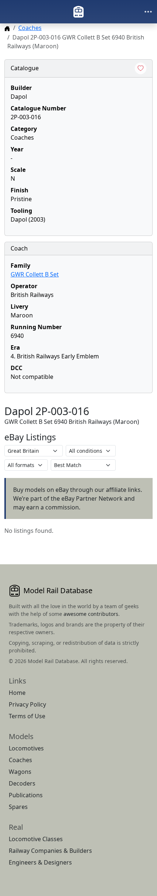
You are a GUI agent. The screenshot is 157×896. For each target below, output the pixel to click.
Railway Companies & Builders (50, 851)
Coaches (30, 28)
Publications (26, 795)
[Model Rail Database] (78, 11)
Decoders (22, 783)
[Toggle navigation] (148, 11)
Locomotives (26, 748)
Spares (18, 807)
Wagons (20, 772)
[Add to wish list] (140, 68)
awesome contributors (91, 613)
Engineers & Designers (40, 862)
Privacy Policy (27, 704)
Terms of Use (27, 716)
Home (17, 693)
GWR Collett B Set (35, 274)
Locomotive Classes (36, 839)
